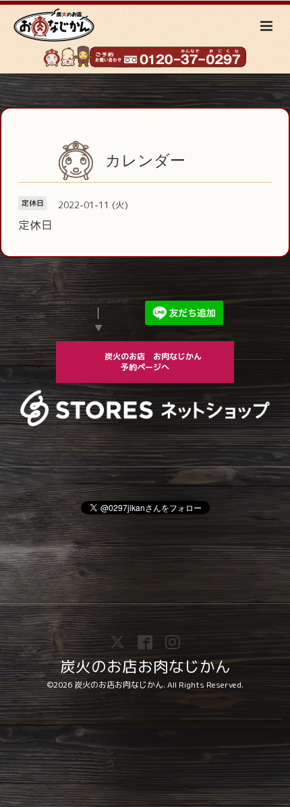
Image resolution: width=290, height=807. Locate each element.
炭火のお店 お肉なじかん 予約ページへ (161, 362)
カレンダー (145, 160)
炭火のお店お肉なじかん (145, 665)
